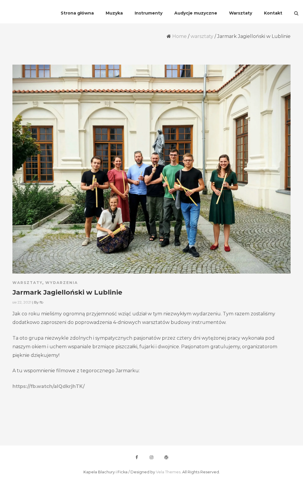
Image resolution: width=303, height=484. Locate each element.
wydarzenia (61, 282)
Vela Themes (168, 472)
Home (179, 36)
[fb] (137, 457)
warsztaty (202, 36)
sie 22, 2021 (21, 302)
